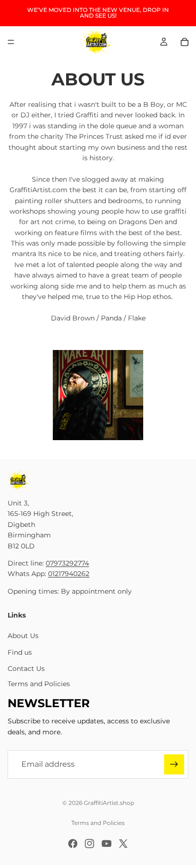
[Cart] (184, 41)
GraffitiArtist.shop (109, 802)
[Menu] (11, 42)
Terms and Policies (39, 684)
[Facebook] (72, 843)
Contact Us (26, 668)
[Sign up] (174, 764)
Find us (20, 652)
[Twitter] (123, 843)
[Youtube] (106, 843)
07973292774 (67, 563)
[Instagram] (89, 843)
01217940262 (68, 573)
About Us (23, 635)
